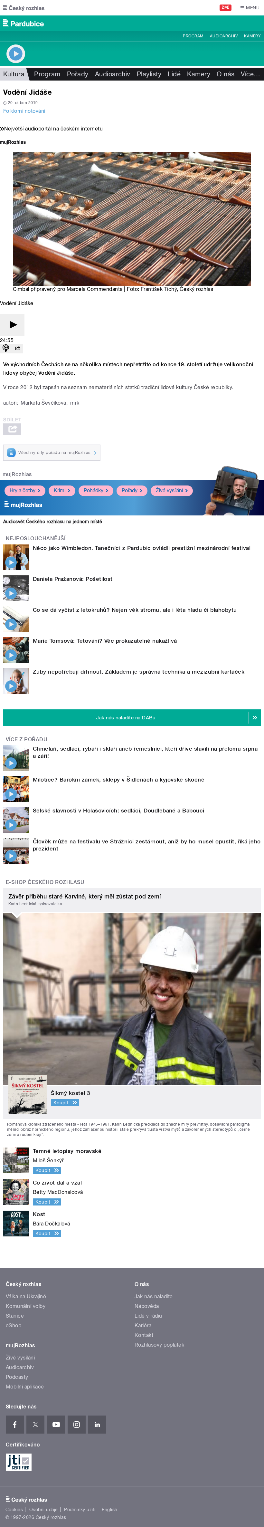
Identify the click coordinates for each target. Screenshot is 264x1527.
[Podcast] (6, 348)
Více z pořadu (26, 739)
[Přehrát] (12, 325)
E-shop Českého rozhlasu (45, 882)
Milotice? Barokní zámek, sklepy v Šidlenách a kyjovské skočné (118, 779)
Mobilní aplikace (25, 1387)
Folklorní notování (24, 111)
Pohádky (93, 490)
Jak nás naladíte (154, 1296)
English (109, 1509)
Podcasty (17, 1377)
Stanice (15, 1316)
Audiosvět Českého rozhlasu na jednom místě (52, 521)
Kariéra (143, 1325)
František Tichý (159, 289)
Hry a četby (22, 490)
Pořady (78, 74)
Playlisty (149, 74)
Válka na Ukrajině (26, 1296)
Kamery (252, 36)
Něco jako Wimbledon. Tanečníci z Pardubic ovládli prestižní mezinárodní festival (141, 548)
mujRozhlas (17, 474)
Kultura (13, 74)
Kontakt (144, 1335)
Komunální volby (25, 1306)
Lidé (174, 74)
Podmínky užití (80, 1509)
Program (193, 36)
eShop (13, 1325)
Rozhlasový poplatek (159, 1345)
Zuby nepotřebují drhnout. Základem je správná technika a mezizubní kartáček (138, 671)
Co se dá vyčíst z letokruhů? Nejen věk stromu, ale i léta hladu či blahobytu (135, 610)
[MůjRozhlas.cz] (13, 143)
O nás (225, 74)
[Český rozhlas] (23, 7)
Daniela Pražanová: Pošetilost (73, 579)
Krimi (59, 490)
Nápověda (147, 1306)
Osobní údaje (43, 1509)
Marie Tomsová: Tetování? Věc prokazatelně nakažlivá (105, 641)
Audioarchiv (224, 36)
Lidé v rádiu (148, 1316)
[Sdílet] (17, 348)
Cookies (14, 1509)
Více (250, 74)
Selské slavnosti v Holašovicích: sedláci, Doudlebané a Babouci (118, 810)
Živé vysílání (169, 490)
